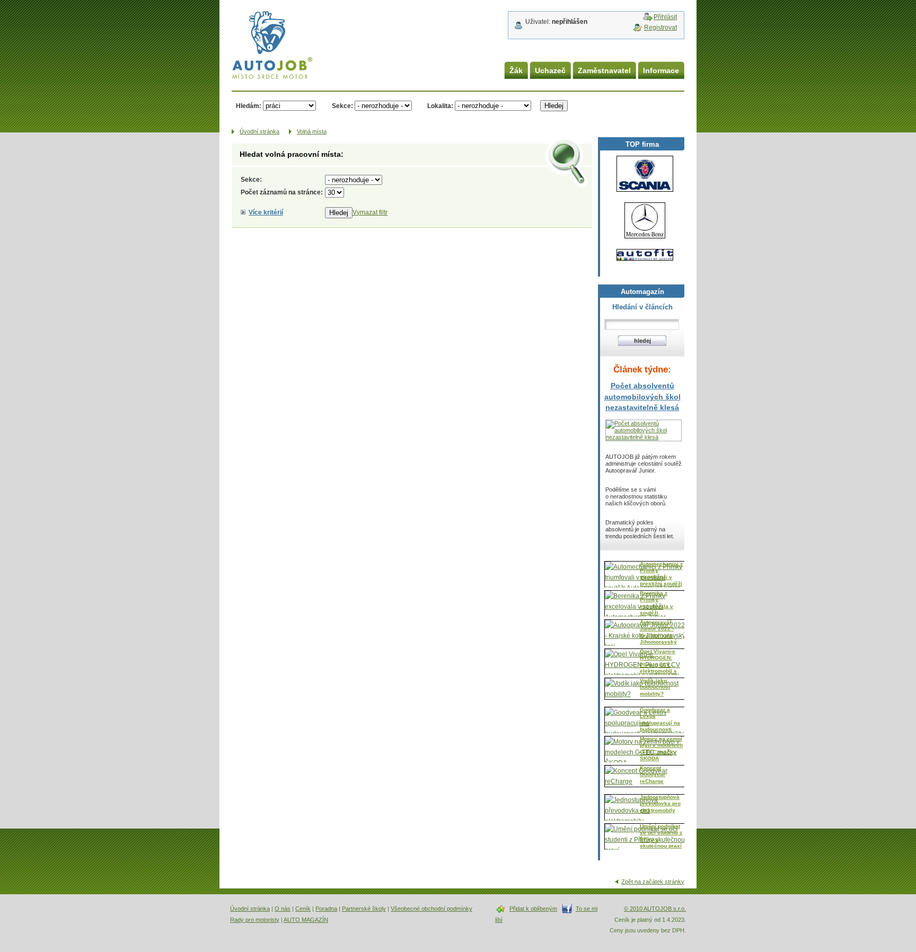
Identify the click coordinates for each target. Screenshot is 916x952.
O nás (282, 908)
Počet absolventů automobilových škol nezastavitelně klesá (642, 396)
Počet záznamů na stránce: (282, 192)
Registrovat (660, 27)
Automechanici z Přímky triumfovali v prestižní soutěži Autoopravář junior (661, 580)
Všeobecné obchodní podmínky (431, 908)
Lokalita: (440, 106)
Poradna (326, 908)
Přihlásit (665, 17)
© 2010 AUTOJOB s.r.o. (655, 908)
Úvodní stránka (250, 908)
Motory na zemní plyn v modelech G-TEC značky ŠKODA (661, 748)
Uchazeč (550, 70)
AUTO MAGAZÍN (306, 920)
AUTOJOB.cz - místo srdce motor (264, 31)
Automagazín (642, 292)
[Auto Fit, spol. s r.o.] (644, 255)
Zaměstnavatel (604, 70)
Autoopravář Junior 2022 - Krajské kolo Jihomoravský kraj (658, 635)
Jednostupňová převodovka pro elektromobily (660, 803)
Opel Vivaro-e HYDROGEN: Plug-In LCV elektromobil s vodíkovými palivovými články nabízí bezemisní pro (658, 674)
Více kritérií (266, 212)
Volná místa (312, 131)
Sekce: (342, 106)
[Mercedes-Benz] (644, 220)
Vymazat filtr (370, 212)
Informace (661, 70)
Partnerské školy (364, 908)
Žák (516, 70)
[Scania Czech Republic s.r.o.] (644, 174)
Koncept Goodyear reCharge (652, 774)
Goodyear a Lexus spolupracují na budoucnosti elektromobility (660, 723)
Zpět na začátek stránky (652, 881)
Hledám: (248, 106)
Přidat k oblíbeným (533, 908)
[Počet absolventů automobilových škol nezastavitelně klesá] (643, 437)
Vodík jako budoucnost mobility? (655, 687)
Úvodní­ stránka (259, 131)
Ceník (303, 908)
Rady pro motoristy (254, 920)
